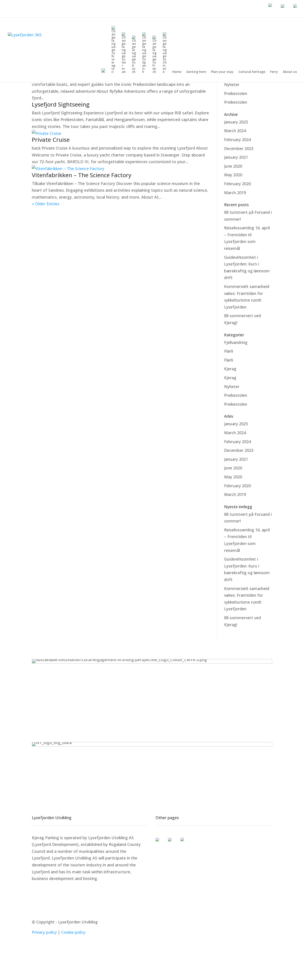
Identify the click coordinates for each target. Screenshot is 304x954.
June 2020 (233, 166)
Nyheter (231, 84)
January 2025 (236, 122)
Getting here (196, 72)
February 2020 (237, 183)
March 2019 (235, 192)
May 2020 (233, 174)
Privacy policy (44, 932)
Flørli (228, 351)
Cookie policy (73, 932)
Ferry (274, 72)
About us (290, 72)
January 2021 (236, 157)
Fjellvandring (235, 342)
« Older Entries (45, 203)
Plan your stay (222, 72)
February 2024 (237, 139)
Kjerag (230, 368)
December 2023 (238, 148)
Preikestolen (235, 93)
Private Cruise (51, 140)
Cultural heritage (251, 72)
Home (176, 72)
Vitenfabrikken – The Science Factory (81, 175)
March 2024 (235, 130)
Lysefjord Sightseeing (60, 104)
